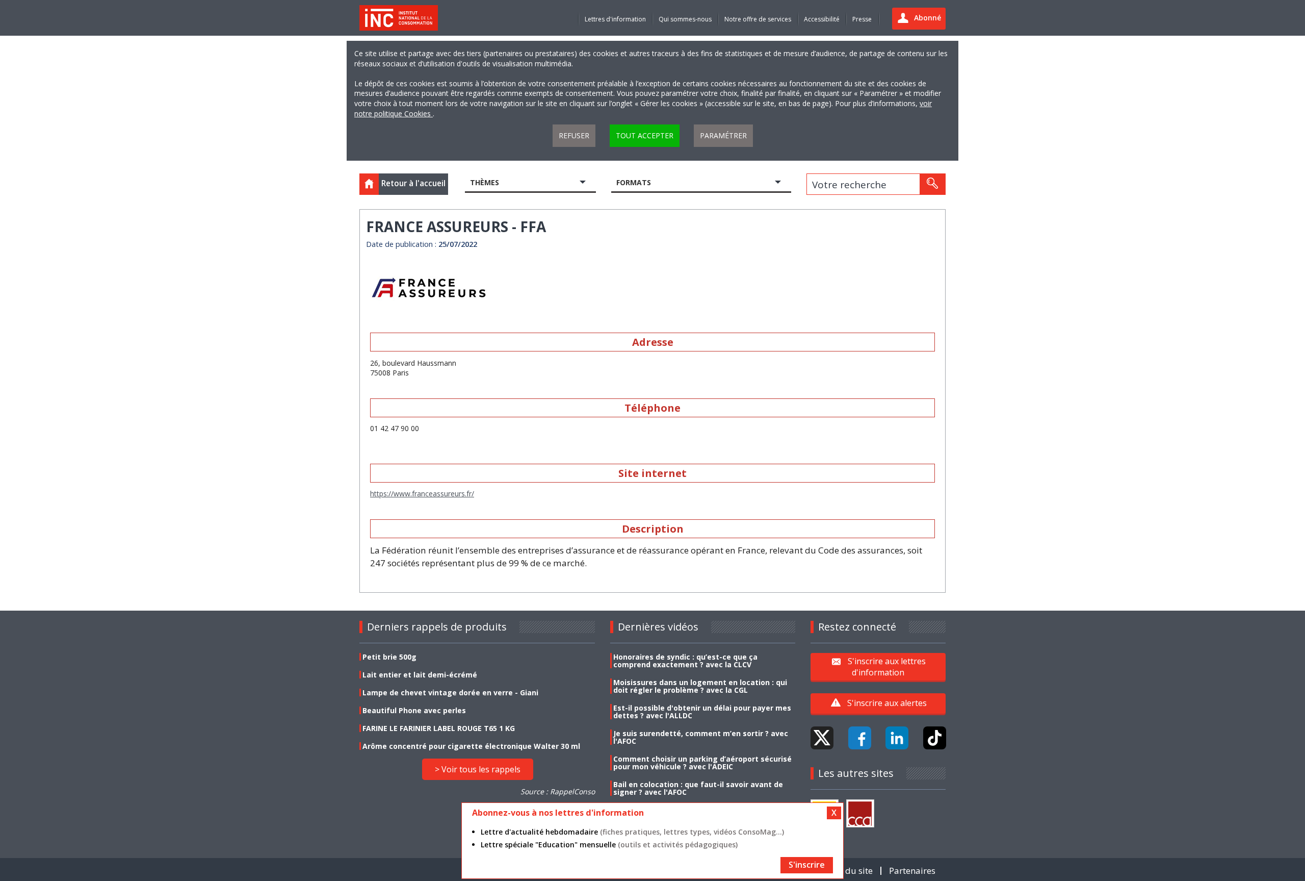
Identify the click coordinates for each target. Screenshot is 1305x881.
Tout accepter (644, 135)
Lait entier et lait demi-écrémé (419, 674)
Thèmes (484, 182)
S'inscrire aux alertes (887, 703)
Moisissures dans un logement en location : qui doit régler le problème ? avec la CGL (700, 686)
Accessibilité (822, 19)
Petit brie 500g (389, 657)
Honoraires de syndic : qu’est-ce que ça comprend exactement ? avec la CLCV (685, 660)
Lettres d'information (615, 19)
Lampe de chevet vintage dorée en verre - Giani (450, 692)
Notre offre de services (757, 19)
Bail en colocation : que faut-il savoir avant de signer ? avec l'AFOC (698, 788)
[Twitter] (822, 737)
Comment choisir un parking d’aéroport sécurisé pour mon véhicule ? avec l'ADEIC (702, 762)
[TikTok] (934, 737)
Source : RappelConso (557, 791)
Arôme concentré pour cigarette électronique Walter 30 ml (471, 746)
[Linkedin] (896, 737)
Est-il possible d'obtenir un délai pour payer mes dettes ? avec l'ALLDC (702, 711)
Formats (633, 182)
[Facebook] (859, 737)
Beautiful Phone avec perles (414, 710)
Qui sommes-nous (685, 19)
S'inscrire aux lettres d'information (887, 666)
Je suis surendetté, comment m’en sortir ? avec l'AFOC (700, 737)
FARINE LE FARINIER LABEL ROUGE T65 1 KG (438, 728)
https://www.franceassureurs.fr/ (422, 493)
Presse (862, 19)
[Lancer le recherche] (932, 184)
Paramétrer (723, 135)
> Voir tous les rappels (477, 769)
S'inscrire (807, 864)
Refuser (574, 135)
